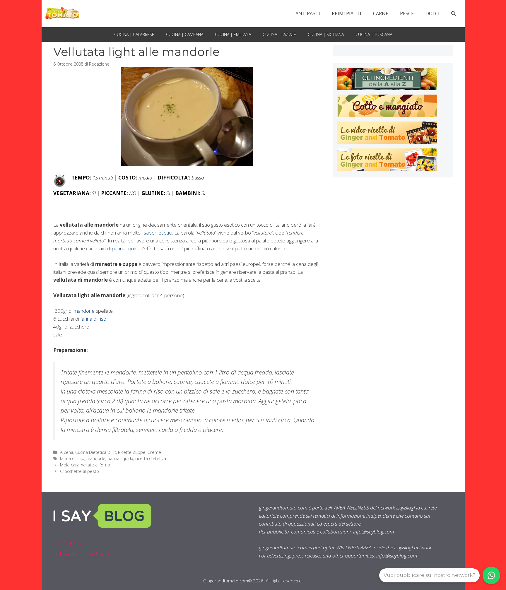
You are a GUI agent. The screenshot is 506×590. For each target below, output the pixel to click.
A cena (66, 452)
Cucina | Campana (184, 34)
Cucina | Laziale (279, 34)
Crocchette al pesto (79, 471)
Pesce (407, 13)
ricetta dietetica (150, 458)
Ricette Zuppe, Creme (139, 452)
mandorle (84, 310)
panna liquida (126, 248)
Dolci (432, 13)
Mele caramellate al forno (85, 465)
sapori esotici (158, 232)
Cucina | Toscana (373, 34)
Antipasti (307, 13)
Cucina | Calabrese (134, 34)
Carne (380, 13)
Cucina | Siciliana (326, 34)
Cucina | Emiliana (233, 34)
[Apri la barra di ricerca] (453, 13)
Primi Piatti (346, 13)
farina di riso (93, 318)
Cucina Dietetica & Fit (95, 452)
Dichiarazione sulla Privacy (81, 553)
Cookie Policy (67, 543)
